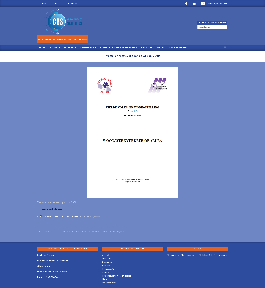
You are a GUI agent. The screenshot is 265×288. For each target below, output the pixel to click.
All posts (106, 255)
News (44, 3)
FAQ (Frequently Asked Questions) (117, 276)
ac (118, 232)
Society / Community (88, 232)
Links (104, 279)
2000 (114, 232)
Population (72, 232)
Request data (108, 269)
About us (74, 3)
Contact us (59, 3)
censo (123, 232)
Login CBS (107, 258)
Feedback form (109, 283)
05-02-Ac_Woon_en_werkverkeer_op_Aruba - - (68, 216)
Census (105, 272)
